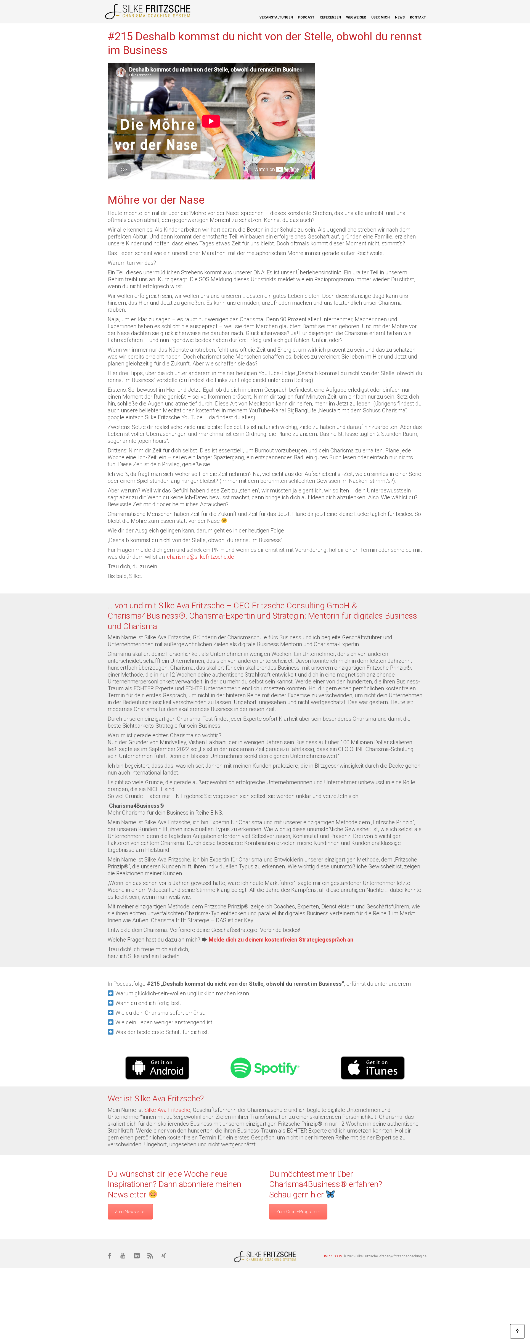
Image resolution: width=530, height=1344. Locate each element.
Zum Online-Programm (298, 1211)
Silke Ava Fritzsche (167, 1110)
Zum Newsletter (130, 1211)
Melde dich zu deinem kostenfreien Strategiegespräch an (281, 939)
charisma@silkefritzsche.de (200, 556)
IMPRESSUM (333, 1256)
